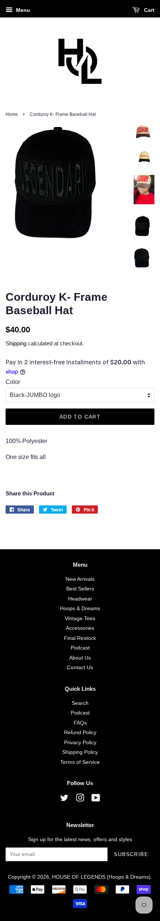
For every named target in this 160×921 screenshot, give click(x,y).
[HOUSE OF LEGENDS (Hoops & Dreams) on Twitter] (64, 799)
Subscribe (131, 854)
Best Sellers (80, 589)
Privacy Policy (80, 742)
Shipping (16, 343)
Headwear (80, 599)
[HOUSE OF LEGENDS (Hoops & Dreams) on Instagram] (80, 799)
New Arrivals (80, 579)
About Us (80, 658)
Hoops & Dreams (80, 608)
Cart (148, 10)
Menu (22, 10)
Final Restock (80, 638)
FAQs (80, 723)
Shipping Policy (80, 752)
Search (80, 703)
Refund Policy (80, 732)
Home (12, 114)
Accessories (80, 628)
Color (13, 382)
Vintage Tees (80, 618)
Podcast (80, 648)
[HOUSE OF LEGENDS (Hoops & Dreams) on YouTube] (96, 799)
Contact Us (80, 667)
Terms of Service (80, 762)
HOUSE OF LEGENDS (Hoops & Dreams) (101, 877)
